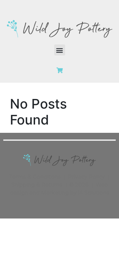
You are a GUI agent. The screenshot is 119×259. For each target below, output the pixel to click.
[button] (59, 49)
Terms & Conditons (35, 177)
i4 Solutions (93, 193)
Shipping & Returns (36, 185)
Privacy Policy (86, 177)
